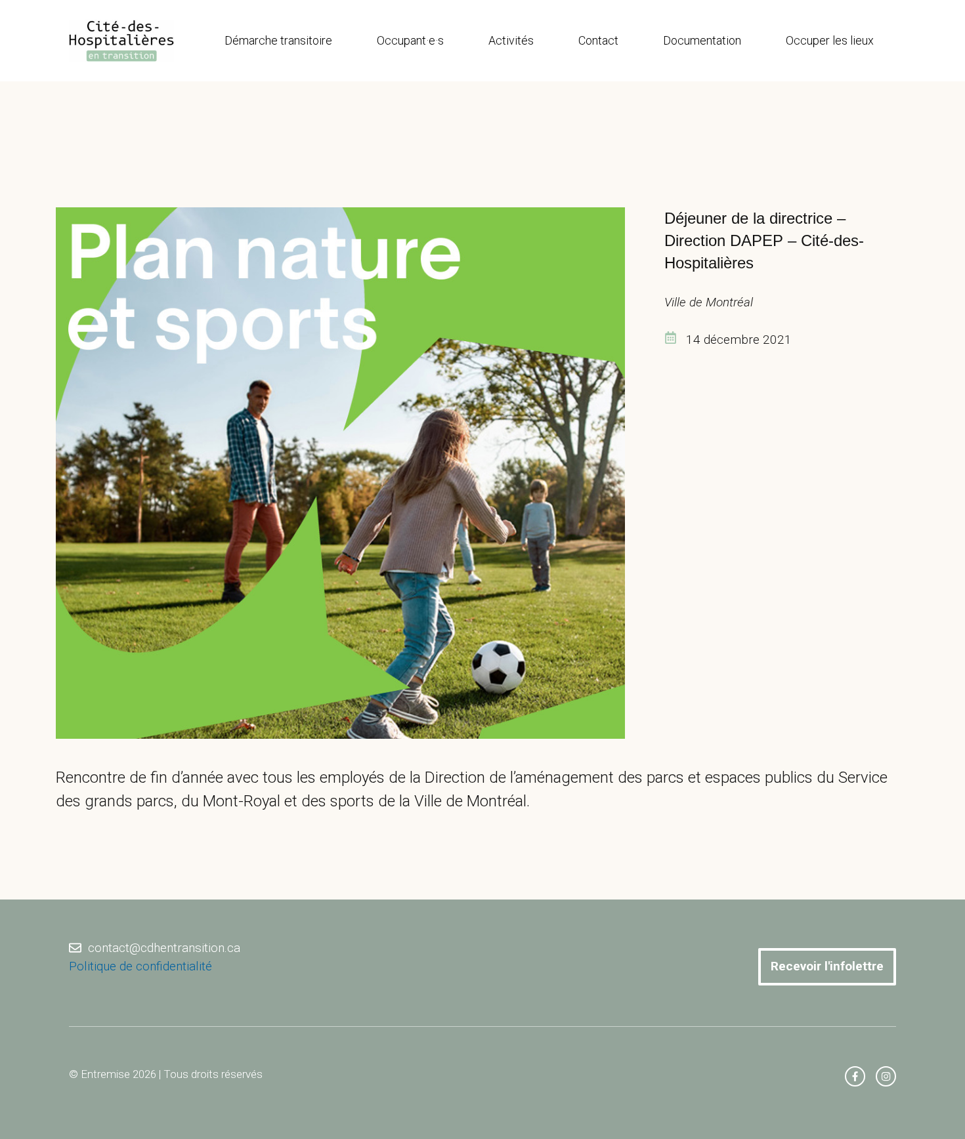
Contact (598, 40)
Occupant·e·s (410, 40)
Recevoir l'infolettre (827, 966)
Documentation (702, 40)
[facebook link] (855, 1076)
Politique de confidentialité (140, 966)
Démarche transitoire (278, 40)
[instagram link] (886, 1076)
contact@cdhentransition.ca (164, 947)
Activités (511, 40)
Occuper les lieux (830, 40)
